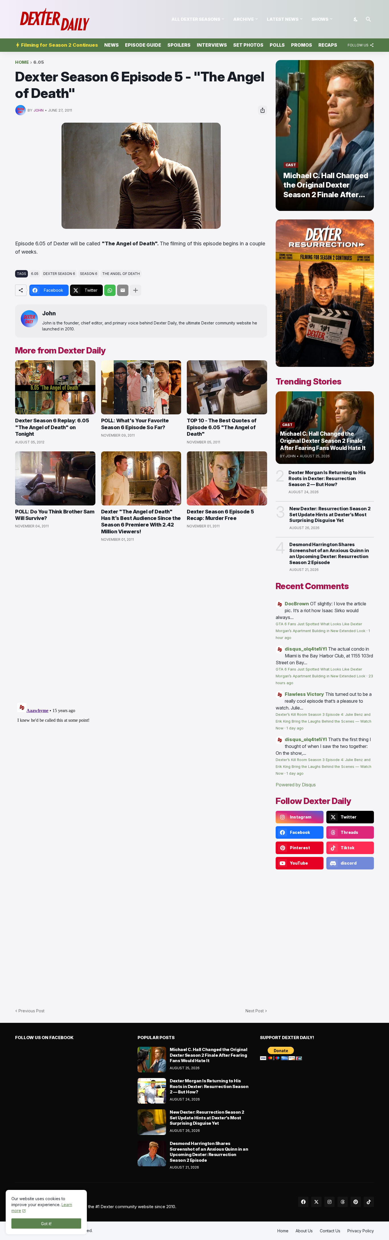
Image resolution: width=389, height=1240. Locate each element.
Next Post (254, 1010)
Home (22, 62)
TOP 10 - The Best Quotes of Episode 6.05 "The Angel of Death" (222, 427)
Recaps (327, 45)
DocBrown (297, 603)
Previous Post (31, 1010)
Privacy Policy (360, 1230)
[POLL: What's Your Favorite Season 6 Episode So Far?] (141, 387)
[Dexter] (141, 478)
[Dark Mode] (356, 19)
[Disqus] (141, 772)
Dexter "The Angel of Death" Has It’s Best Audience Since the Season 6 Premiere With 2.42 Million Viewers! (141, 521)
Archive (243, 19)
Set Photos (248, 45)
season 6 (88, 274)
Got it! (46, 1223)
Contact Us (330, 1230)
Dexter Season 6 (59, 274)
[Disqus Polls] (141, 623)
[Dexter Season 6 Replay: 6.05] (55, 387)
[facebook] (303, 1202)
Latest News (282, 19)
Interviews (212, 45)
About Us (304, 1230)
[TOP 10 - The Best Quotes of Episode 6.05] (227, 387)
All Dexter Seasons (195, 19)
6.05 (38, 62)
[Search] (368, 19)
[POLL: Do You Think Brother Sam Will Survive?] (55, 478)
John (49, 313)
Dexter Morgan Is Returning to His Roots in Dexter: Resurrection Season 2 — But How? (327, 478)
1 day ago (295, 728)
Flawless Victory (304, 694)
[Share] (262, 110)
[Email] (122, 290)
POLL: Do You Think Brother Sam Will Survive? (54, 515)
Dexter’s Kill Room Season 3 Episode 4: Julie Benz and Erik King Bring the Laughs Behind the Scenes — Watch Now (323, 721)
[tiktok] (369, 1202)
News (111, 45)
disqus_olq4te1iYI (306, 649)
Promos (301, 45)
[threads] (342, 1202)
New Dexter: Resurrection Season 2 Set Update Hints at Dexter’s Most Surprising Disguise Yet (329, 514)
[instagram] (329, 1202)
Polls (277, 45)
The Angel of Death (121, 274)
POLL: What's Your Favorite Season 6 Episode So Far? (135, 424)
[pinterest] (356, 1202)
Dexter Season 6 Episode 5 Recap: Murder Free (220, 515)
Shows (320, 19)
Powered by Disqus (296, 784)
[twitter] (316, 1202)
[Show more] (135, 290)
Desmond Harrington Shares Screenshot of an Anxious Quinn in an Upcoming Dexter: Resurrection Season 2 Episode (329, 553)
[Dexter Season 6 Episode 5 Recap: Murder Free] (227, 478)
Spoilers (179, 45)
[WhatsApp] (110, 290)
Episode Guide (143, 45)
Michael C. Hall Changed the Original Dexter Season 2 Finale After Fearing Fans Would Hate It (208, 1055)
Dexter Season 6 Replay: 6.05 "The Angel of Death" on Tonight (52, 427)
